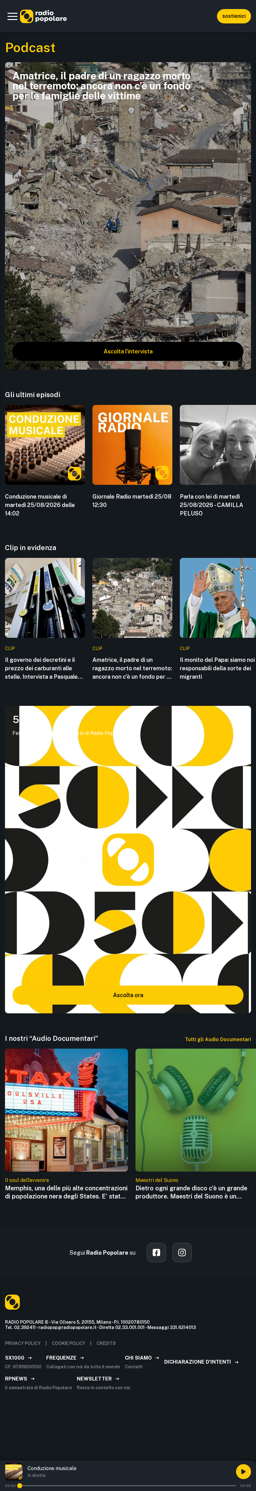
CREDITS (106, 1343)
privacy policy (23, 1343)
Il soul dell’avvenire (27, 1180)
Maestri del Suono (156, 1180)
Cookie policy (68, 1343)
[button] (12, 16)
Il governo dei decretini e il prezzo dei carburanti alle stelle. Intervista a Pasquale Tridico (41, 669)
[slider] (19, 1485)
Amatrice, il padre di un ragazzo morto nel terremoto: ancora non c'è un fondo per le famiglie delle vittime (132, 669)
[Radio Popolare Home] (43, 16)
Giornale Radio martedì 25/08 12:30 (131, 500)
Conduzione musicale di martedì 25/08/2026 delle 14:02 (40, 505)
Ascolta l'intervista (128, 351)
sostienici (234, 16)
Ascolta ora (128, 995)
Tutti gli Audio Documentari (218, 1039)
